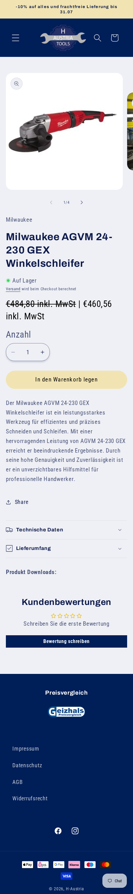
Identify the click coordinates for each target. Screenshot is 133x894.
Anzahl (18, 334)
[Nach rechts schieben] (82, 202)
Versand (13, 289)
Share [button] (21, 502)
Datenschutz (27, 765)
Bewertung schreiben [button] (66, 641)
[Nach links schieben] (51, 202)
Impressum (25, 749)
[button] (15, 37)
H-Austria (75, 888)
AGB (17, 782)
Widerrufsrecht (30, 798)
